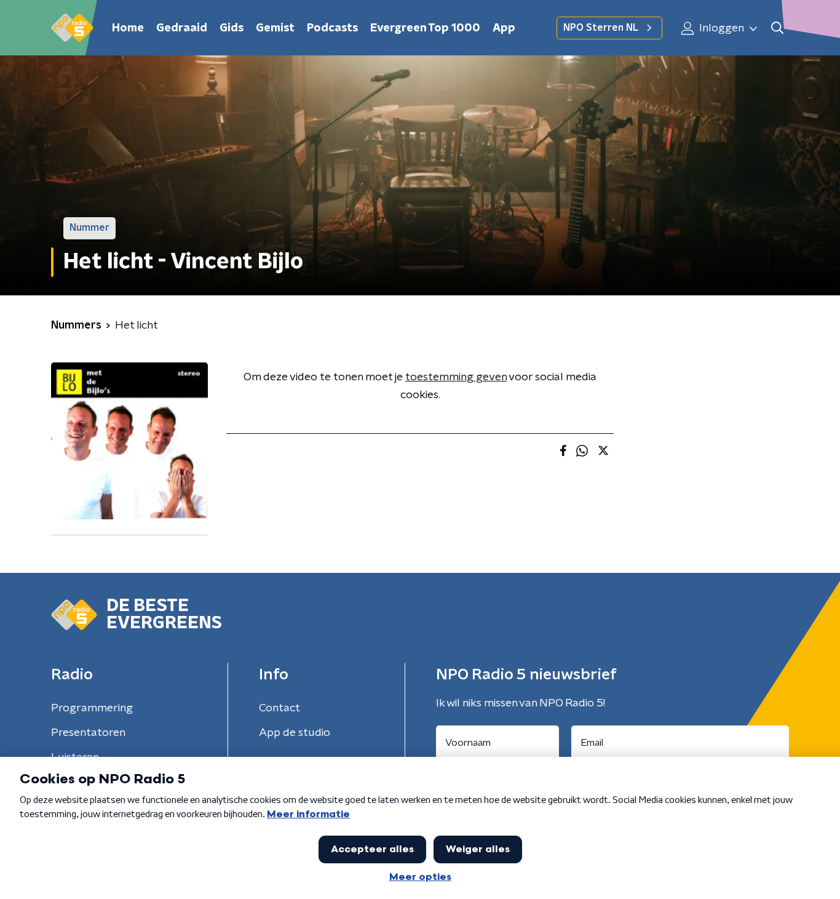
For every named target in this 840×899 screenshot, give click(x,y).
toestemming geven (456, 377)
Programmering (92, 708)
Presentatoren (88, 732)
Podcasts (332, 28)
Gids (232, 28)
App (504, 28)
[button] (777, 28)
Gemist (275, 28)
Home (128, 28)
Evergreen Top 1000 (425, 28)
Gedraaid (181, 28)
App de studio (294, 732)
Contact (279, 708)
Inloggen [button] (720, 28)
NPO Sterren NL (600, 28)
